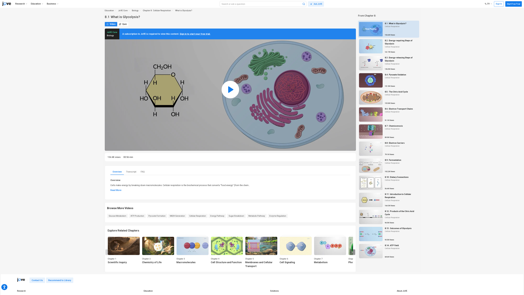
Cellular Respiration (197, 216)
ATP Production (137, 216)
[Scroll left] (108, 252)
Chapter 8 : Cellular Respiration (157, 10)
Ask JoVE (318, 4)
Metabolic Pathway (256, 216)
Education (109, 10)
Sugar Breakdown (236, 216)
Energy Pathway (217, 216)
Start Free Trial (513, 4)
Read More (115, 190)
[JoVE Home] (6, 4)
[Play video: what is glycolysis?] (230, 90)
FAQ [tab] (143, 171)
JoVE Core (123, 10)
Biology (135, 10)
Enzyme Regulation (277, 216)
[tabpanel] (230, 185)
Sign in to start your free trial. (195, 34)
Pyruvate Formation (157, 216)
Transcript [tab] (131, 171)
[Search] (303, 4)
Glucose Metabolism (117, 216)
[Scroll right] (352, 252)
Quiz (124, 24)
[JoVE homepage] (21, 280)
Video (113, 24)
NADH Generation (177, 216)
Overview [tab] (117, 171)
